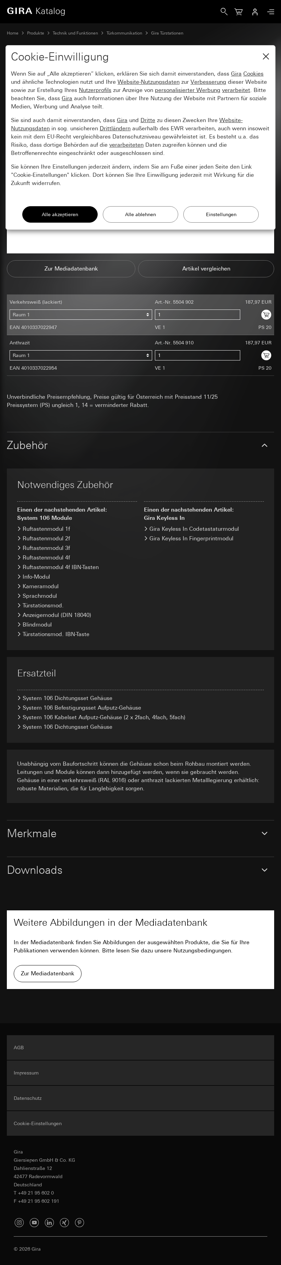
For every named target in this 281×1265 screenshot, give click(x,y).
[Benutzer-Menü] (254, 11)
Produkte (35, 33)
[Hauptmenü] (269, 12)
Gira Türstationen (167, 33)
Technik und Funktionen (75, 33)
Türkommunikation (124, 33)
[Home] (114, 11)
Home (13, 33)
